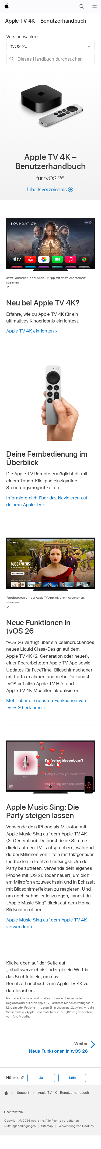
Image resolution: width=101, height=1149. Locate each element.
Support (23, 1093)
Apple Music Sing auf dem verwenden (46, 923)
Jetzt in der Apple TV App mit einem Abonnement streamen (46, 280)
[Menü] (94, 6)
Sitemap (47, 1126)
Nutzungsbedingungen (20, 1126)
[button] (81, 6)
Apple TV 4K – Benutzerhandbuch (45, 21)
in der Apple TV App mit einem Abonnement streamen (45, 600)
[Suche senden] (12, 59)
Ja (41, 1078)
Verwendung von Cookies (76, 1126)
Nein (72, 1078)
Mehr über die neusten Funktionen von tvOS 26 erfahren (46, 704)
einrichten (30, 331)
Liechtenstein (13, 1112)
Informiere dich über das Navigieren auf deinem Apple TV (46, 501)
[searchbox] (50, 59)
